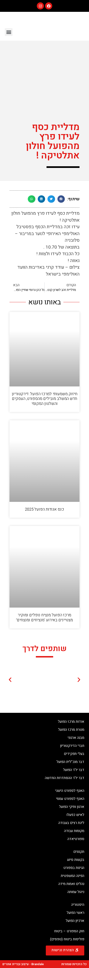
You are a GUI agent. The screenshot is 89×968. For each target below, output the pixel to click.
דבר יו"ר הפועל (73, 769)
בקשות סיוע (75, 859)
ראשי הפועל (75, 912)
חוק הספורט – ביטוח (69, 931)
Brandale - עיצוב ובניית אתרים (23, 964)
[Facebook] (48, 5)
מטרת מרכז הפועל (71, 729)
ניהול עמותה (75, 891)
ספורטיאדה (75, 838)
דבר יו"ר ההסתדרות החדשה (64, 777)
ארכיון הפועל (75, 920)
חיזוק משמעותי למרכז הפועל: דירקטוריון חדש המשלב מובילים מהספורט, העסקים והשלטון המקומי (44, 399)
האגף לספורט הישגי (69, 790)
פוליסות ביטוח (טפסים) (67, 939)
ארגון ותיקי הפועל (71, 806)
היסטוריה (77, 904)
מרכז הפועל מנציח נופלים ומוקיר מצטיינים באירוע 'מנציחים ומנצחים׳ (44, 617)
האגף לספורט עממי (70, 798)
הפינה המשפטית (72, 875)
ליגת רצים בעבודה (71, 822)
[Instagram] (40, 5)
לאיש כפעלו (75, 814)
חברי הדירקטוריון (72, 745)
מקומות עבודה (74, 830)
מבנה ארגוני (76, 737)
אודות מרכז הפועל (71, 721)
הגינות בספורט (73, 867)
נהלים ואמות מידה (71, 883)
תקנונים (78, 851)
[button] (9, 32)
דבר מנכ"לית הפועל (70, 761)
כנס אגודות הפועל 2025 (44, 509)
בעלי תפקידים (74, 753)
